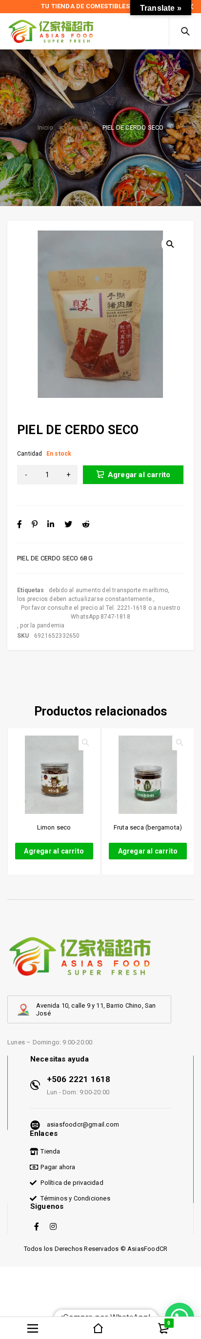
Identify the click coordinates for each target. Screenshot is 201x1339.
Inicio (45, 127)
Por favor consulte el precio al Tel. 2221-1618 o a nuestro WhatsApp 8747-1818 (100, 612)
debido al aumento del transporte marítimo (108, 590)
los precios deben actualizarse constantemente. (85, 599)
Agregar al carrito (139, 474)
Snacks (77, 127)
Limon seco (54, 827)
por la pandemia (42, 625)
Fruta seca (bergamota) (148, 827)
